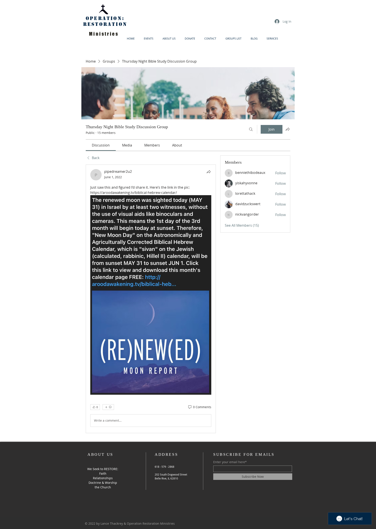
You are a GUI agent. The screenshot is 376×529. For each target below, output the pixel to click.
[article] (151, 299)
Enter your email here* (230, 462)
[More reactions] (108, 407)
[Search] (250, 129)
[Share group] (287, 129)
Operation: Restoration (105, 21)
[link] (101, 145)
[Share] (208, 171)
